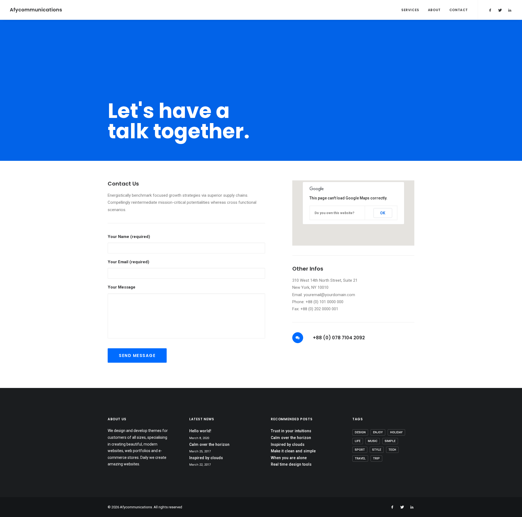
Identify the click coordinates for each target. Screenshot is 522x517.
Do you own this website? (334, 213)
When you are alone (289, 458)
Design (360, 432)
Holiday (396, 432)
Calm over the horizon (209, 444)
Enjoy (378, 432)
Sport (360, 450)
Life (358, 441)
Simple (390, 441)
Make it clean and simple (293, 451)
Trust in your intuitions (291, 431)
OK (382, 213)
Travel (360, 458)
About (434, 10)
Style (376, 450)
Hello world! (200, 431)
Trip (376, 458)
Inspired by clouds (206, 458)
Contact (458, 10)
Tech (392, 450)
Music (372, 441)
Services (410, 10)
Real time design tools (291, 464)
